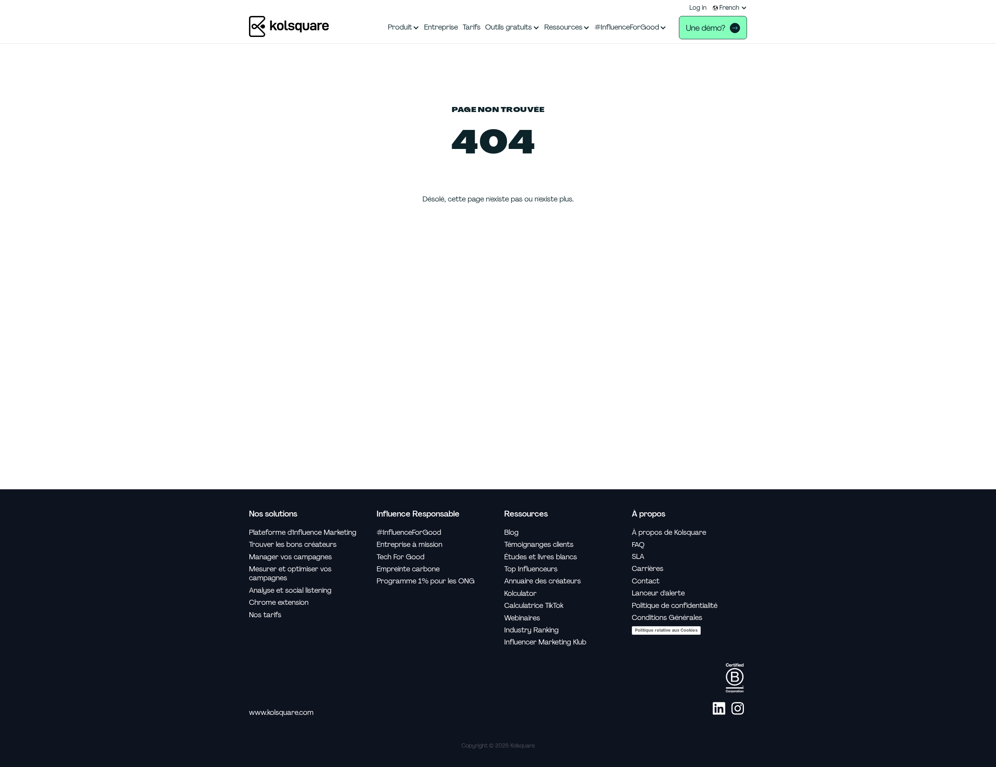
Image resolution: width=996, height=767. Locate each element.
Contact (645, 581)
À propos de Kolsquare (669, 532)
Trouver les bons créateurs (293, 544)
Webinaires (522, 618)
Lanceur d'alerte (658, 593)
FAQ (638, 544)
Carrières (647, 568)
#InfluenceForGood (409, 532)
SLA (638, 556)
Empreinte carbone (408, 569)
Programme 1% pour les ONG (426, 581)
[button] (730, 8)
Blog (511, 532)
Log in (698, 8)
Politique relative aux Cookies (666, 630)
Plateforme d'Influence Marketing (302, 532)
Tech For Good (400, 557)
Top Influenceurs (531, 569)
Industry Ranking (531, 630)
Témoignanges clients (538, 544)
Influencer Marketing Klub (545, 642)
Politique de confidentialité (674, 605)
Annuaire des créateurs (542, 581)
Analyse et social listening (290, 590)
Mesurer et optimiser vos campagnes (290, 574)
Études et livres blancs (540, 557)
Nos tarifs (265, 615)
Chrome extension (279, 602)
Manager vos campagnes (290, 557)
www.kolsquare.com (281, 712)
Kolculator (520, 593)
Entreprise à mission (409, 544)
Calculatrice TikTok (533, 605)
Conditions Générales (667, 617)
